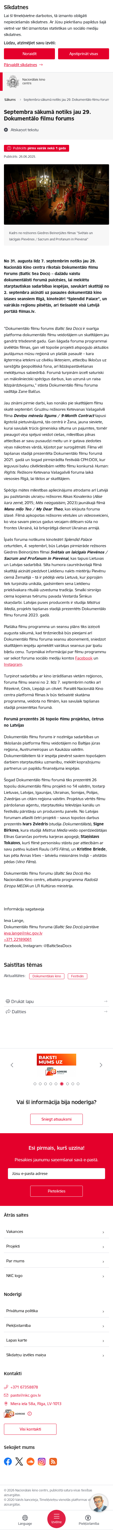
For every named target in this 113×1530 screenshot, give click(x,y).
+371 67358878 (24, 1387)
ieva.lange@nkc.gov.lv (23, 933)
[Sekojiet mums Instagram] (42, 1461)
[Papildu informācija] (30, 1414)
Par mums (15, 1260)
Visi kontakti (30, 1429)
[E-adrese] (14, 1413)
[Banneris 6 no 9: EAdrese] (56, 1065)
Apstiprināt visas (83, 53)
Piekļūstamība (18, 1325)
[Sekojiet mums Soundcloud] (30, 1461)
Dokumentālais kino (47, 976)
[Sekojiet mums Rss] (53, 1461)
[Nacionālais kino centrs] (56, 88)
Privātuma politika (22, 1310)
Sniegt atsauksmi (56, 1119)
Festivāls (77, 976)
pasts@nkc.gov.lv (26, 1395)
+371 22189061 (18, 939)
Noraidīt (30, 53)
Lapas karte (16, 1340)
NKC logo (14, 1275)
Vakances (14, 1231)
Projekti (13, 1246)
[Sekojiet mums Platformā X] (19, 1461)
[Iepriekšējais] (12, 1065)
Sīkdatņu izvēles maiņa (26, 1354)
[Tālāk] (101, 1065)
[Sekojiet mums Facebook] (8, 1461)
